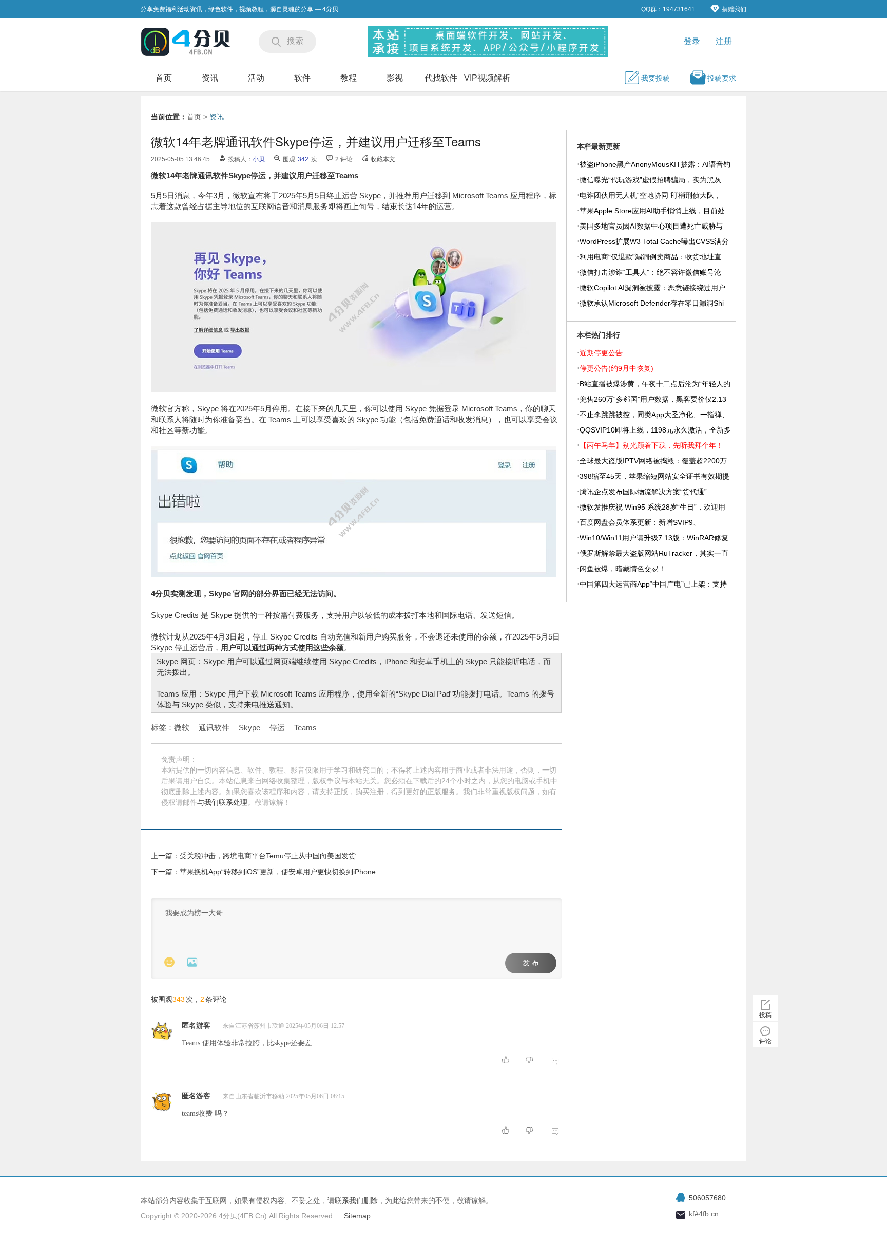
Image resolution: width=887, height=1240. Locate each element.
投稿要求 (721, 78)
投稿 (765, 1015)
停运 (277, 727)
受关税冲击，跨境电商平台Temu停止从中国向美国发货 (268, 856)
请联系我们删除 (352, 1200)
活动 (256, 77)
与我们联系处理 (222, 802)
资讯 (210, 77)
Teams (305, 727)
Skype (249, 727)
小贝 (259, 159)
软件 (302, 77)
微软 (181, 727)
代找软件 (441, 77)
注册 (724, 41)
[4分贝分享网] (187, 43)
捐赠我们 (734, 9)
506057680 (707, 1198)
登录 (692, 41)
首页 (164, 77)
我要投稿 (655, 78)
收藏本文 (383, 159)
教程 (348, 77)
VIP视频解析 (487, 77)
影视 (395, 77)
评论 (765, 1041)
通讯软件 (214, 727)
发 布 (531, 963)
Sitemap (357, 1216)
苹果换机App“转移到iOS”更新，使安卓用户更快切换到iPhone (278, 872)
